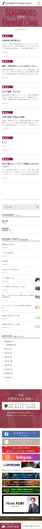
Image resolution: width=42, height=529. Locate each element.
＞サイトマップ (6, 518)
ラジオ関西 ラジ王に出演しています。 (14, 286)
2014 (22, 29)
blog (7, 36)
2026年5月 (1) (12, 344)
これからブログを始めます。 (11, 269)
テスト (5, 143)
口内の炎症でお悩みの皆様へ (14, 117)
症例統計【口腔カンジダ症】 (11, 315)
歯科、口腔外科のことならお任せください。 (20, 66)
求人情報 (5, 261)
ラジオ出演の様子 (7, 253)
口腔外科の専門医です (11, 41)
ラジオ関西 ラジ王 (8, 278)
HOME (17, 29)
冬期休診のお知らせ (8, 244)
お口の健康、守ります (11, 92)
